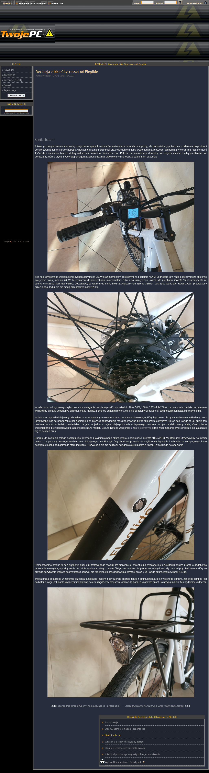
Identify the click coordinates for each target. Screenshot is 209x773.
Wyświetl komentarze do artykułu (123, 762)
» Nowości (8, 69)
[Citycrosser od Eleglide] (120, 272)
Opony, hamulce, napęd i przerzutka (125, 728)
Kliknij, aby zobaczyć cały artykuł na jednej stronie (132, 754)
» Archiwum (8, 74)
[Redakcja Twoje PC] (55, 3)
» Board (6, 85)
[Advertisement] (135, 33)
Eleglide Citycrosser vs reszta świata (125, 748)
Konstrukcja (111, 722)
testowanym (144, 427)
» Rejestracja (9, 90)
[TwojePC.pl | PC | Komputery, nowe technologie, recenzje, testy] (7, 3)
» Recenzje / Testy (12, 80)
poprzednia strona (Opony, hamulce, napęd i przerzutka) (89, 705)
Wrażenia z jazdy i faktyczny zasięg (124, 741)
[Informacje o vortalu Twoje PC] (30, 3)
